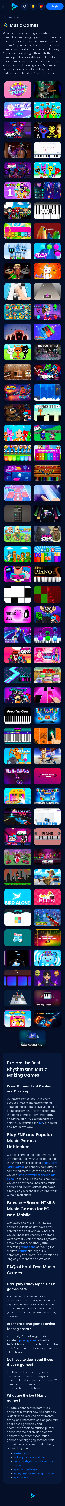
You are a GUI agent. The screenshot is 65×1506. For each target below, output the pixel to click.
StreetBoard (12, 881)
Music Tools (12, 376)
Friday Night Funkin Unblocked (47, 316)
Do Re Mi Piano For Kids (47, 558)
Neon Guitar (42, 518)
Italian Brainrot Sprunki (17, 558)
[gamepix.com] (14, 6)
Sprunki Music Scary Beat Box (17, 356)
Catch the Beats (44, 901)
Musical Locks (13, 942)
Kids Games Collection (47, 720)
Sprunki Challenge (45, 114)
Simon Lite (11, 922)
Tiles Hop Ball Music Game (17, 780)
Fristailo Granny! (44, 881)
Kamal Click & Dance (17, 397)
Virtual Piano (42, 215)
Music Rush (42, 255)
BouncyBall (12, 962)
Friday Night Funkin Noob (17, 578)
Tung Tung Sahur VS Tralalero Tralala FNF (47, 760)
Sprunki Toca (13, 437)
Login (55, 6)
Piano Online (42, 397)
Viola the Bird (13, 154)
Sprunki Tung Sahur (16, 275)
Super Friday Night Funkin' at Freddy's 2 (17, 417)
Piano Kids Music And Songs (17, 800)
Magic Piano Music (16, 497)
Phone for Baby (43, 962)
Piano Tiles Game (15, 720)
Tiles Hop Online (44, 296)
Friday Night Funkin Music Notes (17, 841)
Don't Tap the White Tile (17, 296)
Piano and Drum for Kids (47, 800)
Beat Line (10, 679)
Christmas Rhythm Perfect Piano (47, 922)
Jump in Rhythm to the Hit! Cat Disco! (17, 114)
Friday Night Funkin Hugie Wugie (17, 134)
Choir (9, 336)
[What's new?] (33, 6)
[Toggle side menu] (4, 6)
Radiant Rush (13, 821)
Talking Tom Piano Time (47, 94)
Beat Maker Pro (43, 821)
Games (7, 17)
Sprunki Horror (43, 134)
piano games (27, 1340)
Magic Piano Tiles (45, 497)
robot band (28, 1247)
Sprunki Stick (42, 417)
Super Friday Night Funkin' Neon (47, 376)
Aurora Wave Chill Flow (32, 1043)
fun (41, 1123)
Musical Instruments (16, 316)
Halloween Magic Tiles (47, 740)
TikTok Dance (43, 659)
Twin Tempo (42, 1022)
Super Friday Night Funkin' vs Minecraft (47, 619)
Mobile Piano (12, 740)
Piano (39, 841)
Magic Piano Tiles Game (47, 639)
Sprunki (40, 174)
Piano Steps (12, 598)
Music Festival (43, 195)
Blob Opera (41, 235)
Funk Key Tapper (44, 1002)
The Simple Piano (45, 578)
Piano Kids (11, 457)
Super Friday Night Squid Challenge (17, 699)
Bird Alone (11, 901)
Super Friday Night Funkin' (17, 659)
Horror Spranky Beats (17, 195)
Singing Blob (12, 619)
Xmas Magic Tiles (45, 598)
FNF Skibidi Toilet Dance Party (47, 538)
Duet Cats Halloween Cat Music (47, 275)
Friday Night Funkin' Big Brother (17, 174)
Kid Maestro (12, 235)
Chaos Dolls (42, 861)
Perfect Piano (12, 94)
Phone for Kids (13, 1022)
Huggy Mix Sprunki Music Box (17, 255)
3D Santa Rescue (15, 1002)
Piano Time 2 (42, 477)
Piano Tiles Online (45, 780)
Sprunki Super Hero (15, 215)
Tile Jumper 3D (13, 477)
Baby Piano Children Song (47, 336)
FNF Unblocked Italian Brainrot (17, 760)
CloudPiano (42, 154)
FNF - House (42, 437)
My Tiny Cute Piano (45, 457)
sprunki (23, 1251)
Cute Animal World (16, 538)
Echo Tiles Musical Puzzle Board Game (17, 982)
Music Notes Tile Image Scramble (47, 942)
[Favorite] (41, 6)
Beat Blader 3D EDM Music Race (17, 639)
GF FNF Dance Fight (16, 861)
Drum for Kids (43, 679)
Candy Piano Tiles (45, 699)
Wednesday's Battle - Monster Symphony (47, 982)
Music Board (12, 518)
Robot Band (42, 356)
